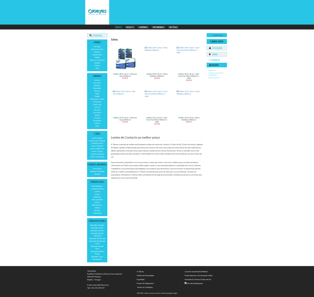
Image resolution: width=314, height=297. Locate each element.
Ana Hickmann (97, 186)
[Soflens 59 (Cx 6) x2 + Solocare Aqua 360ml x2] (125, 92)
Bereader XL (97, 259)
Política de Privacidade (145, 275)
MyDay (97, 115)
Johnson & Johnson (97, 60)
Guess (97, 194)
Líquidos (97, 63)
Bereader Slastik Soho (97, 247)
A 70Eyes (140, 271)
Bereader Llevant (97, 230)
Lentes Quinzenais (97, 157)
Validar (215, 65)
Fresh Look (97, 104)
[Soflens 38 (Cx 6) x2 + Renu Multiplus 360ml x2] (157, 48)
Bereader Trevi (97, 256)
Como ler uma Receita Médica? (196, 271)
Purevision (97, 121)
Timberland (97, 213)
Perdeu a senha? (214, 78)
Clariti (97, 93)
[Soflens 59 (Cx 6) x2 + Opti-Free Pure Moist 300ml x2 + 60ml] (157, 94)
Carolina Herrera (97, 189)
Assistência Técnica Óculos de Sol (198, 279)
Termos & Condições (145, 287)
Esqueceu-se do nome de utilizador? (216, 74)
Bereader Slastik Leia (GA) (97, 242)
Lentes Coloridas (97, 154)
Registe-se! (212, 70)
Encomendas (158, 27)
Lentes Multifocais (97, 149)
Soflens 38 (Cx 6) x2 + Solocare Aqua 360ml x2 (125, 75)
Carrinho (143, 27)
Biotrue (97, 91)
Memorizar (216, 60)
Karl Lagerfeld (97, 199)
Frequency (97, 102)
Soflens (97, 65)
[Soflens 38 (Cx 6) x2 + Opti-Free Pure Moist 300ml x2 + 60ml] (189, 50)
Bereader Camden (97, 225)
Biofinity (97, 52)
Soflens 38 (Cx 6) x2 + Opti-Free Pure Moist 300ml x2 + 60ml (188, 76)
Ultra (97, 68)
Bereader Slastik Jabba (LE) (97, 234)
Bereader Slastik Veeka (97, 252)
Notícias (173, 27)
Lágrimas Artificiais (97, 171)
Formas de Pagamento (145, 283)
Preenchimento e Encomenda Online (199, 275)
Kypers (97, 202)
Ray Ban (97, 210)
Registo (129, 27)
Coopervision (97, 55)
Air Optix (97, 46)
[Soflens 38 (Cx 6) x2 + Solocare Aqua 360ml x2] (125, 58)
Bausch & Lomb (97, 49)
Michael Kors (97, 205)
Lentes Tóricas (97, 151)
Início (118, 27)
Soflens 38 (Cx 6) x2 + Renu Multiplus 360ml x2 (157, 75)
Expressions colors (97, 99)
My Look (97, 110)
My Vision (97, 112)
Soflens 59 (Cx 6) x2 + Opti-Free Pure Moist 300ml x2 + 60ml (157, 120)
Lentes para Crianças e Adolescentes (97, 142)
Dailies (97, 57)
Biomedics (97, 88)
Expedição (141, 279)
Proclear (97, 118)
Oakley (97, 208)
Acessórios (97, 169)
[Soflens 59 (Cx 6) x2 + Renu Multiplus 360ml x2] (189, 92)
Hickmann (97, 197)
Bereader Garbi (97, 228)
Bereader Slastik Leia (97, 238)
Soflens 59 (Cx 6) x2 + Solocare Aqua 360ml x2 (125, 119)
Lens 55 (97, 107)
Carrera (97, 191)
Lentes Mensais (97, 146)
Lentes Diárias (97, 138)
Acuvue (97, 80)
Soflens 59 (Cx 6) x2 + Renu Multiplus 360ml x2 (188, 119)
